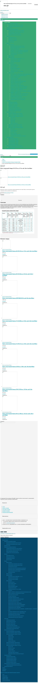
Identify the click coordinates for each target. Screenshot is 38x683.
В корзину (36, 4)
